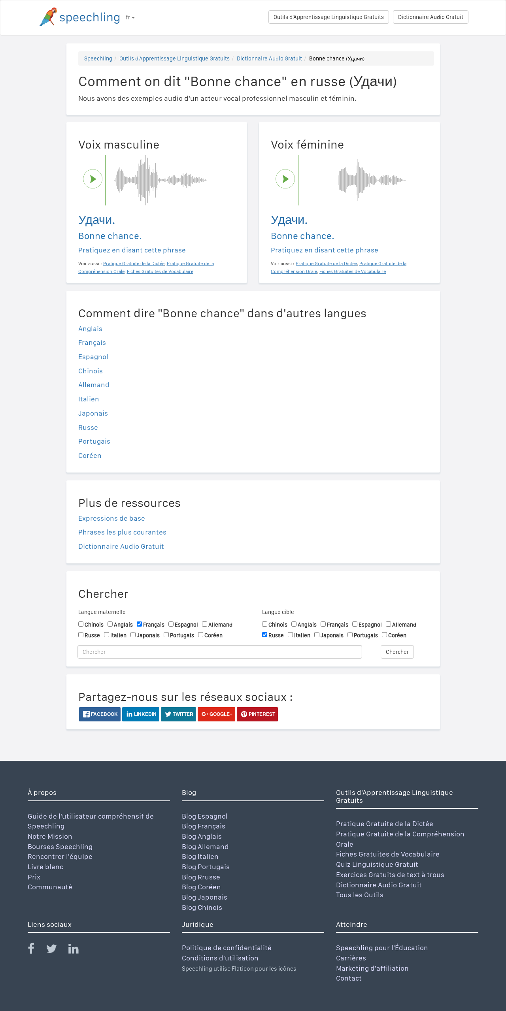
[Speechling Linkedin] (78, 950)
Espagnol (93, 356)
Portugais (94, 441)
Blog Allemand (205, 846)
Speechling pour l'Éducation (382, 947)
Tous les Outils (359, 895)
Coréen (90, 455)
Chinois (90, 371)
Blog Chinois (202, 907)
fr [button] (128, 17)
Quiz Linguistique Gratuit (377, 864)
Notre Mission (50, 836)
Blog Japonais (204, 897)
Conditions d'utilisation (220, 958)
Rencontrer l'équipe (60, 856)
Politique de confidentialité (227, 947)
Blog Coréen (201, 887)
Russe (88, 427)
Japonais (93, 413)
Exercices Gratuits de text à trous (390, 874)
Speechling (98, 58)
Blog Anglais (202, 836)
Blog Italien (200, 856)
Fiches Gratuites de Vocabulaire (388, 854)
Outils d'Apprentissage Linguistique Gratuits (329, 17)
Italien (88, 399)
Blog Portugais (206, 866)
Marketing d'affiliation (372, 968)
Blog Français (203, 826)
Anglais (90, 328)
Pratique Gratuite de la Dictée (384, 823)
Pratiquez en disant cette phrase (132, 250)
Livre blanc (45, 866)
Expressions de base (111, 518)
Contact (349, 978)
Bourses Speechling (60, 846)
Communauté (50, 887)
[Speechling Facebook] (36, 950)
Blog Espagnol (205, 816)
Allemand (94, 384)
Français (92, 342)
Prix (34, 877)
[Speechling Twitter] (56, 950)
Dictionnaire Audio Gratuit (430, 17)
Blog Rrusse (201, 877)
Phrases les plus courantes (122, 532)
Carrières (351, 958)
